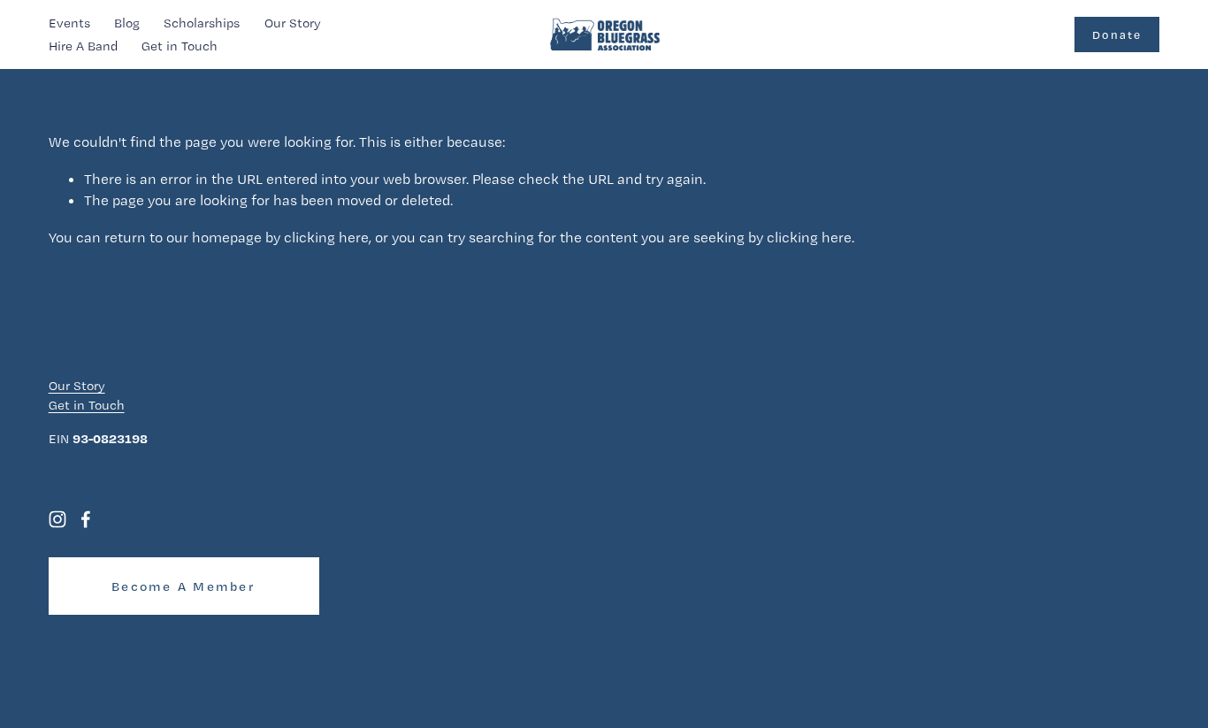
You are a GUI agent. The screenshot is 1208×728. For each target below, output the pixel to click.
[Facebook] (86, 519)
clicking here (326, 237)
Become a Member (183, 586)
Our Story (292, 23)
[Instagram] (57, 519)
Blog (127, 23)
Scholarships (202, 23)
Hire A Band (83, 46)
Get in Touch (179, 46)
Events (69, 23)
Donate (1117, 34)
